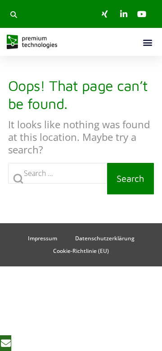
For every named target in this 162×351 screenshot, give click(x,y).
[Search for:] (57, 178)
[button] (13, 14)
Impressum (42, 238)
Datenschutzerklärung (105, 238)
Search (130, 178)
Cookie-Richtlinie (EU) (81, 251)
